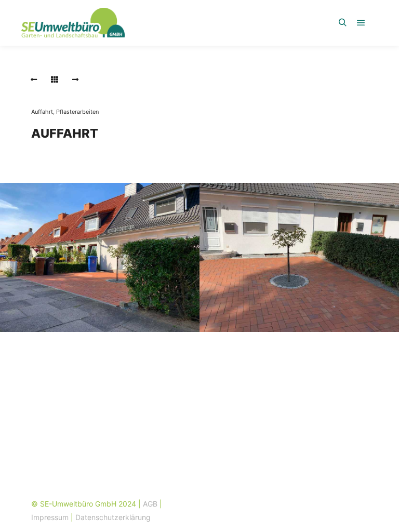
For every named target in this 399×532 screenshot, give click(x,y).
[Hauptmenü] (361, 23)
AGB (150, 503)
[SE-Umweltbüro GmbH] (73, 22)
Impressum (50, 517)
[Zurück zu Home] (55, 79)
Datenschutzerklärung (113, 517)
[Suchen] (342, 23)
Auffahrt (42, 111)
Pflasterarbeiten (77, 111)
